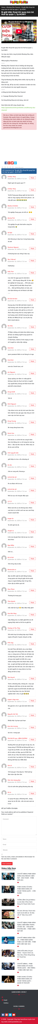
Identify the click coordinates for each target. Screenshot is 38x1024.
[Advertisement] (19, 146)
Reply (32, 178)
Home (3, 7)
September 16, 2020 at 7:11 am (17, 178)
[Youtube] (13, 1015)
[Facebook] (3, 1015)
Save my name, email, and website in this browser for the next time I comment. (18, 858)
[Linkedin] (10, 1015)
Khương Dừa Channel (13, 7)
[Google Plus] (6, 1015)
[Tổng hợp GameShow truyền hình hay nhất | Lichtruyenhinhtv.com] (19, 2)
